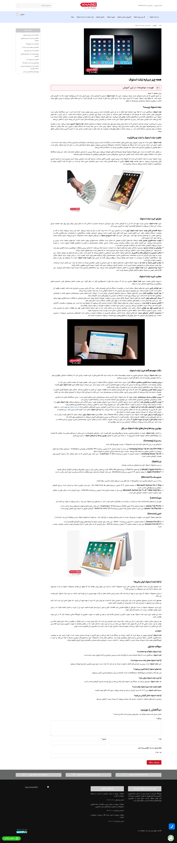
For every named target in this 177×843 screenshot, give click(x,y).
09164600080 (110, 810)
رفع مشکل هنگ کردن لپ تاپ (31, 72)
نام (160, 739)
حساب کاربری (158, 5)
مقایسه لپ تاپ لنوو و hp (32, 44)
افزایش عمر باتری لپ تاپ (32, 59)
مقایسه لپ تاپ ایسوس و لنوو (31, 35)
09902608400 (110, 800)
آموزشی (155, 26)
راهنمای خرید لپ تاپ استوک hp (31, 63)
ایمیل (103, 739)
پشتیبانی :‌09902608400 (145, 5)
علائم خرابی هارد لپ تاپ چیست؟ (30, 47)
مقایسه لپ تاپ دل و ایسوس (31, 51)
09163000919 (111, 821)
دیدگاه (158, 719)
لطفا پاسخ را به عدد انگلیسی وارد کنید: (149, 748)
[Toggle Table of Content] (157, 88)
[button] (20, 14)
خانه (160, 26)
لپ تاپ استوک (74, 407)
